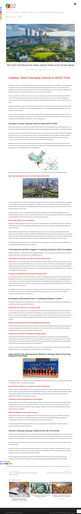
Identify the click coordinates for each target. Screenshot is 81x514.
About (50, 512)
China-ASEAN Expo (17, 466)
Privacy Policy (68, 512)
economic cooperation (35, 466)
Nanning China (51, 69)
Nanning (60, 466)
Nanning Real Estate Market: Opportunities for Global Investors (19, 499)
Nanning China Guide (32, 69)
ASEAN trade (10, 466)
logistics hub (55, 466)
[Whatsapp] (9, 464)
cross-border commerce (26, 466)
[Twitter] (3, 464)
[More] (11, 464)
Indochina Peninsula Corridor (47, 466)
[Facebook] (1, 464)
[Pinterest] (7, 464)
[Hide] (0, 20)
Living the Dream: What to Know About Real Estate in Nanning (40, 495)
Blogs (64, 512)
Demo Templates (60, 512)
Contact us (54, 512)
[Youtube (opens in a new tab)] (75, 4)
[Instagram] (5, 464)
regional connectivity (66, 466)
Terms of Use (74, 512)
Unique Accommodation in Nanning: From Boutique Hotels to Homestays (61, 495)
